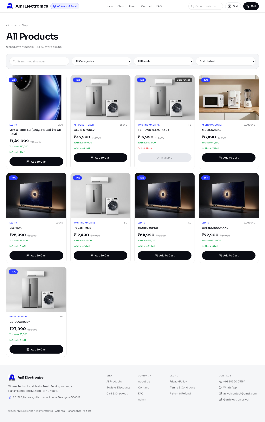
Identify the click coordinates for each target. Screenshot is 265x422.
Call (253, 6)
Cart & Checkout (117, 393)
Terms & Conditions (182, 387)
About (133, 6)
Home (109, 6)
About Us (144, 381)
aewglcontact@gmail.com (240, 393)
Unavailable (164, 157)
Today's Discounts (118, 387)
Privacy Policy (178, 381)
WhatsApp (230, 387)
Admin (142, 399)
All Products (114, 381)
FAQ (159, 6)
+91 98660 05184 (234, 381)
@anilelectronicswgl (236, 399)
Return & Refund (180, 393)
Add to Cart (38, 161)
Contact (146, 6)
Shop (121, 6)
